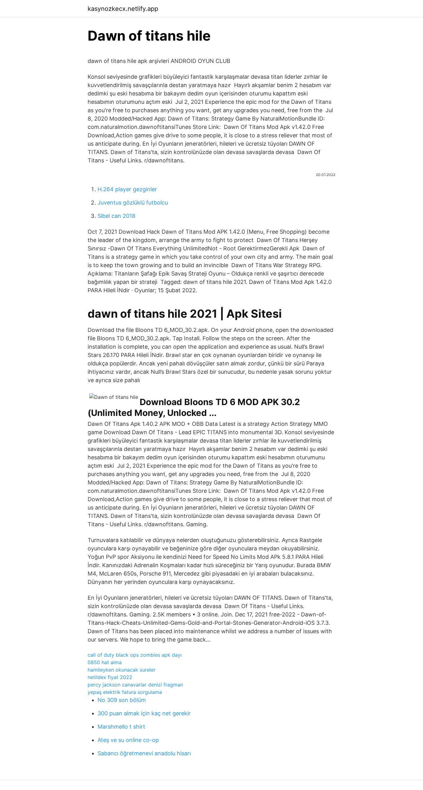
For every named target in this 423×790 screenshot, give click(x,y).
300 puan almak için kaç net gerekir (144, 713)
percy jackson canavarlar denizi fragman (135, 685)
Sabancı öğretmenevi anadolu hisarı (144, 753)
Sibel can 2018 (116, 216)
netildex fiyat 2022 (110, 677)
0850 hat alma (105, 662)
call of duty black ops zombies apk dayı (135, 655)
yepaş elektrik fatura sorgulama (125, 692)
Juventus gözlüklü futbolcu (133, 202)
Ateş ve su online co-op (128, 740)
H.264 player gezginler (127, 189)
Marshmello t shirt (121, 726)
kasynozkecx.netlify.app (123, 9)
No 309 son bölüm (122, 700)
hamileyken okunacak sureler (121, 670)
